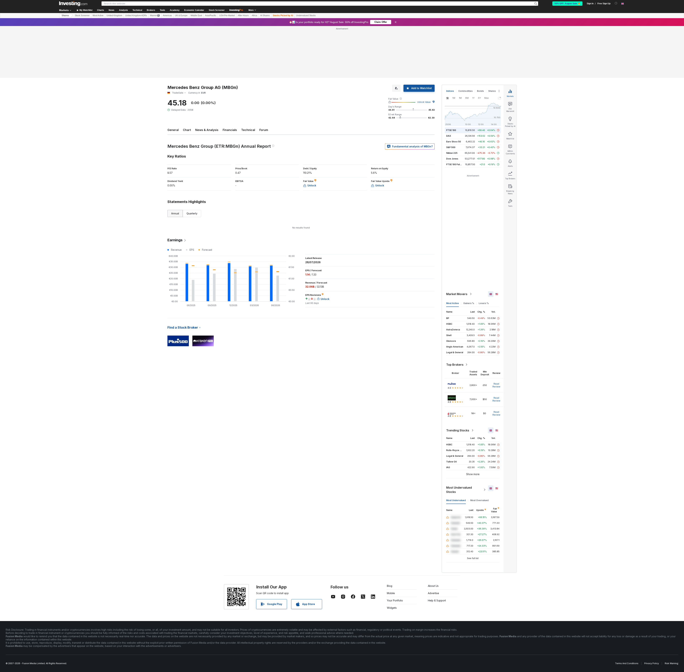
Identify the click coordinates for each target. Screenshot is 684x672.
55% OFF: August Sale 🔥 (567, 3)
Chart (187, 130)
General (173, 130)
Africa (254, 15)
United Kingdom (114, 15)
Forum (263, 130)
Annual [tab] (175, 213)
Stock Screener (217, 10)
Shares (65, 15)
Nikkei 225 (451, 153)
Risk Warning (671, 663)
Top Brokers (454, 364)
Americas (167, 15)
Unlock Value (424, 102)
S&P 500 (450, 147)
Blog (389, 585)
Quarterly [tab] (191, 213)
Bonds (480, 91)
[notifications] (616, 3)
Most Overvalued (479, 500)
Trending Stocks (457, 430)
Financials (230, 130)
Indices (450, 91)
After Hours (243, 15)
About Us (433, 585)
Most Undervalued (456, 500)
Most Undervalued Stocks (459, 490)
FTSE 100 (451, 130)
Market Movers (456, 294)
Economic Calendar (194, 10)
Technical (248, 130)
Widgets (392, 607)
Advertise (433, 593)
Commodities (465, 91)
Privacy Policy (651, 663)
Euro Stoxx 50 (453, 141)
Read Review (496, 385)
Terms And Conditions (626, 663)
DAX (448, 136)
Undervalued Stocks (306, 15)
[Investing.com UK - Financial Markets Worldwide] (73, 3)
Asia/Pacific (210, 15)
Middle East (196, 15)
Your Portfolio (395, 600)
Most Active (98, 15)
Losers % (484, 303)
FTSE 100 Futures (455, 164)
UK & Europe (181, 15)
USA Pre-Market (227, 15)
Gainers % (468, 303)
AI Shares (265, 15)
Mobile (391, 593)
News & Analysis (206, 130)
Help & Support (437, 600)
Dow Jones (452, 158)
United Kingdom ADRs (136, 15)
